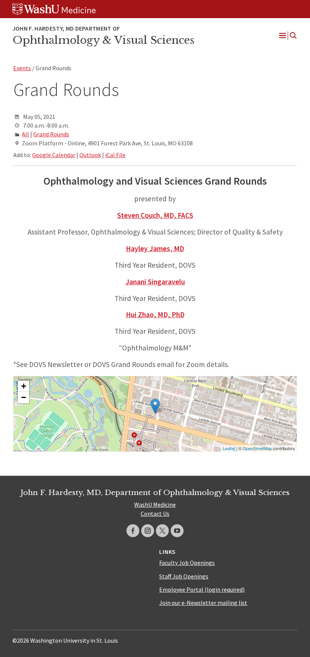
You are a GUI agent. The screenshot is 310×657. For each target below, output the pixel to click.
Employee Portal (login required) (202, 589)
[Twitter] (162, 530)
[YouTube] (177, 530)
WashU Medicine (155, 504)
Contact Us (155, 513)
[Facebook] (133, 530)
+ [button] (23, 386)
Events (22, 68)
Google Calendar (53, 155)
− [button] (23, 397)
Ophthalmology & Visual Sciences (103, 40)
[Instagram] (147, 530)
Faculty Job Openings (187, 562)
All (25, 134)
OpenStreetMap (257, 448)
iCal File (115, 155)
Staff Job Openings (183, 576)
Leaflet (229, 448)
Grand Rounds (51, 134)
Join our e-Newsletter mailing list (203, 602)
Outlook (90, 155)
